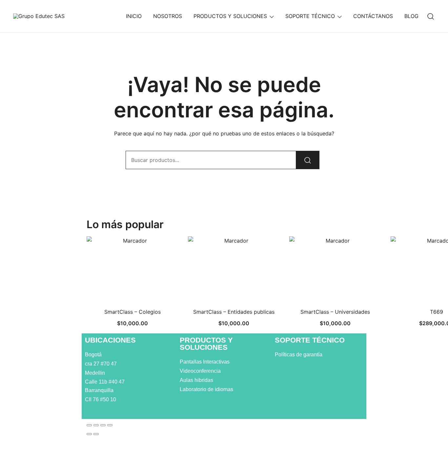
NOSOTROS (167, 16)
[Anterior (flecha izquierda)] (89, 434)
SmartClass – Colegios (132, 311)
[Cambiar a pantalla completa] (96, 425)
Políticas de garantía (299, 354)
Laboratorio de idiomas (207, 389)
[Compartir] (103, 425)
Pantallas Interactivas (205, 362)
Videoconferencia (200, 371)
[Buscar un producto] (431, 16)
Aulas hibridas (197, 380)
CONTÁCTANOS (373, 16)
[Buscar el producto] (307, 160)
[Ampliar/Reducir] (89, 425)
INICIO (134, 16)
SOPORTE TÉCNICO (310, 16)
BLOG (411, 16)
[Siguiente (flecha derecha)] (96, 434)
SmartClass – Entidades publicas (234, 311)
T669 (436, 311)
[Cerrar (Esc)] (109, 425)
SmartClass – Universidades (335, 311)
